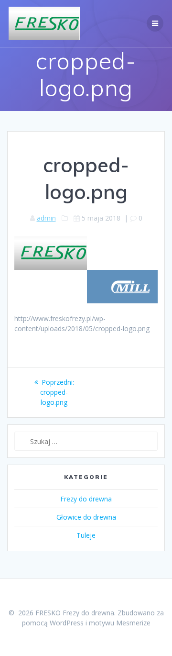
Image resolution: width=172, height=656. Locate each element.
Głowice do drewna (86, 517)
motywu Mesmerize (119, 622)
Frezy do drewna (86, 498)
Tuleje (86, 535)
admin (46, 217)
